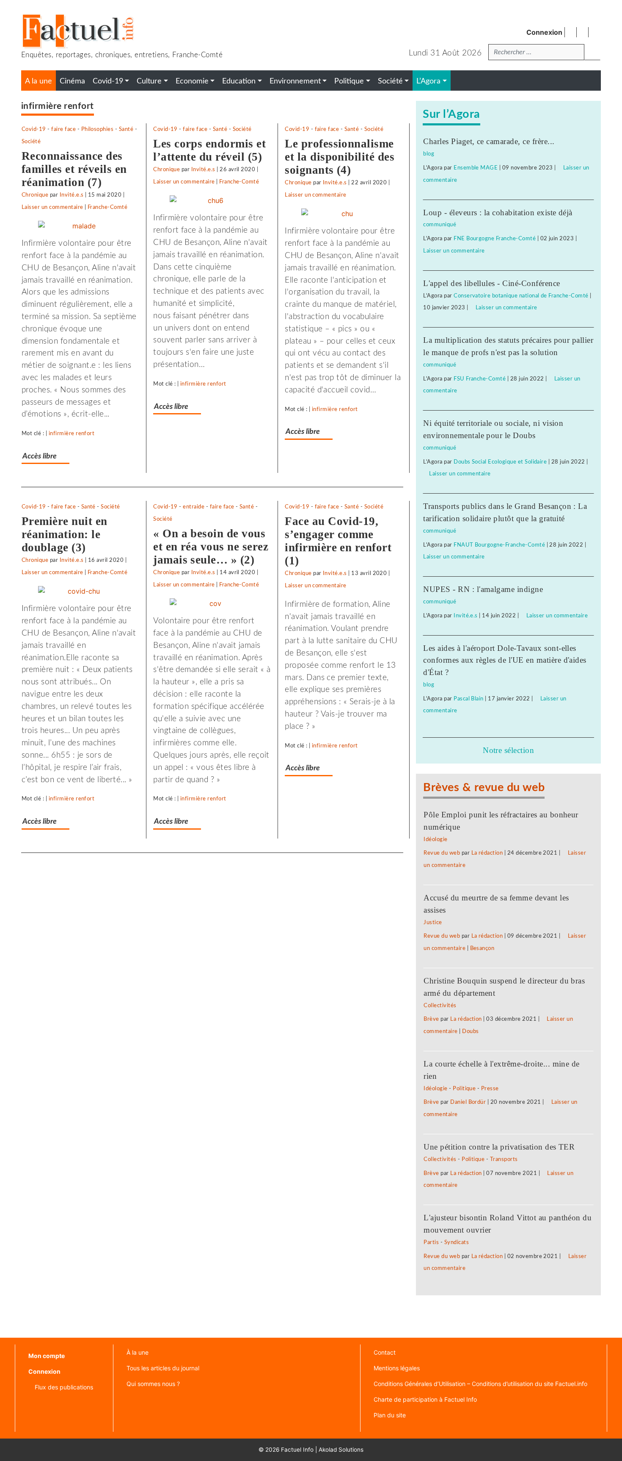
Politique (464, 1088)
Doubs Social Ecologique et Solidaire (500, 461)
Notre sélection (508, 750)
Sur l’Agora (451, 114)
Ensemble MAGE (476, 167)
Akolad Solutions (341, 1449)
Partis (431, 1242)
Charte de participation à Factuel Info (425, 1399)
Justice (433, 922)
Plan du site (390, 1415)
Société (31, 141)
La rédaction (487, 852)
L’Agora (428, 81)
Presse (490, 1088)
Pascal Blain (469, 698)
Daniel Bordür (468, 1102)
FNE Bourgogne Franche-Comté (495, 238)
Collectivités (440, 1005)
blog (428, 153)
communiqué (439, 224)
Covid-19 (34, 129)
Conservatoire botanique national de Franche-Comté (521, 295)
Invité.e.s (72, 194)
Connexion (544, 32)
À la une (138, 1352)
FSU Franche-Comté (480, 378)
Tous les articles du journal (163, 1368)
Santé (126, 129)
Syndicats (456, 1242)
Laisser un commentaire (52, 207)
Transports (504, 1159)
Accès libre (39, 456)
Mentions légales (397, 1368)
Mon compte (46, 1355)
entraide (193, 506)
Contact (385, 1352)
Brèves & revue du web (484, 787)
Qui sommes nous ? (153, 1383)
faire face (63, 129)
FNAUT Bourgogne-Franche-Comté (499, 544)
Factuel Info (297, 1449)
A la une (38, 81)
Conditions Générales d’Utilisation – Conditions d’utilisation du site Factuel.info (480, 1383)
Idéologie (435, 839)
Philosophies (97, 129)
